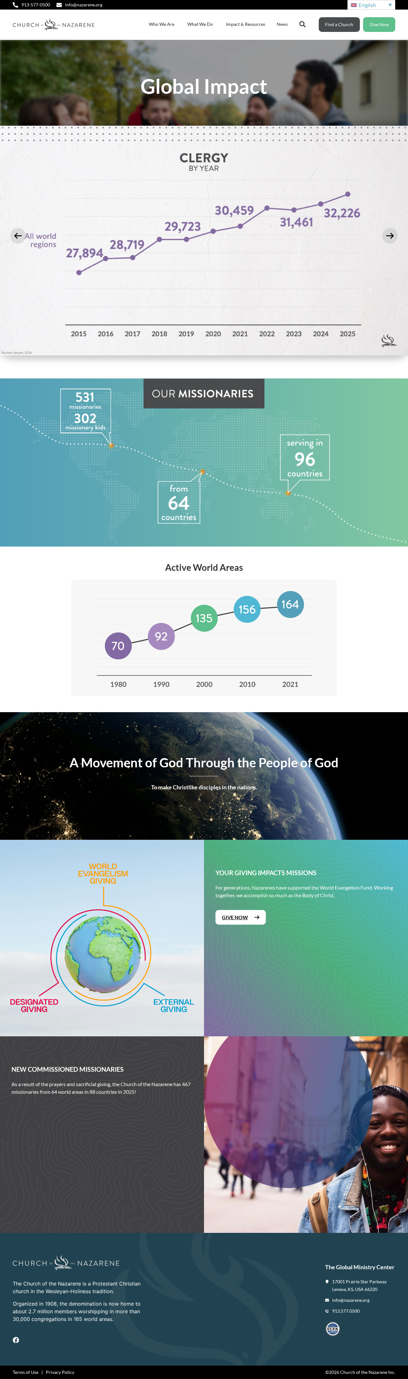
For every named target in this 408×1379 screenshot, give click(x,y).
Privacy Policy (60, 1372)
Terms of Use (25, 1372)
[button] (18, 236)
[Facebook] (16, 1340)
